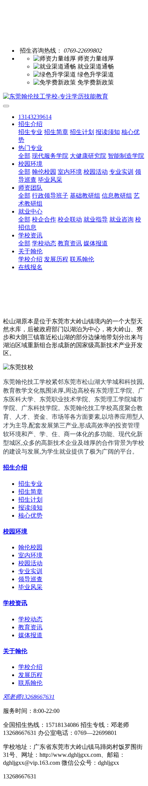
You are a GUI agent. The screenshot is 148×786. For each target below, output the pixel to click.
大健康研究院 (88, 156)
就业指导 (95, 219)
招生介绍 (30, 124)
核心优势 (30, 515)
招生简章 (56, 132)
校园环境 (30, 164)
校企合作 (44, 219)
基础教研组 (85, 195)
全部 (24, 156)
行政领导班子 (50, 195)
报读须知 (108, 132)
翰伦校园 (44, 171)
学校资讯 (30, 235)
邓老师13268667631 (29, 697)
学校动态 (44, 243)
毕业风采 (50, 179)
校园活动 (95, 171)
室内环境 (70, 171)
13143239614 (35, 117)
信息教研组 (117, 195)
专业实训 (121, 171)
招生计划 (82, 132)
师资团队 (30, 187)
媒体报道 (95, 243)
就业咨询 (121, 219)
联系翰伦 (82, 259)
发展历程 (56, 259)
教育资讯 (70, 243)
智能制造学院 (126, 156)
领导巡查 (30, 579)
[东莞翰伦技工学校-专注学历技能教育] (74, 97)
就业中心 (30, 211)
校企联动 (70, 219)
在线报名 (30, 267)
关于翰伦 (30, 251)
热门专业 (30, 148)
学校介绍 (30, 259)
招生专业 (30, 132)
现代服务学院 (50, 156)
